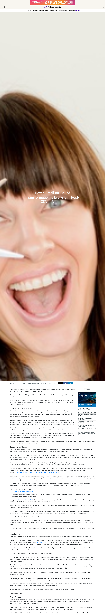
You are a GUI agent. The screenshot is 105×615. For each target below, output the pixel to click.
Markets (29, 10)
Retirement (64, 10)
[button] (60, 383)
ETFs (60, 10)
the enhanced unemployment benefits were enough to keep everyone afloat (39, 472)
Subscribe (77, 10)
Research (46, 10)
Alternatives (71, 10)
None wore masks (41, 542)
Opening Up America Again (25, 500)
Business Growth (53, 10)
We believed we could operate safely (23, 491)
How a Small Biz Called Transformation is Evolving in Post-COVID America (35, 383)
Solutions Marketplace (38, 10)
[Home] (52, 7)
